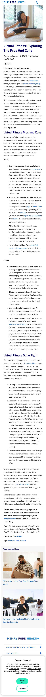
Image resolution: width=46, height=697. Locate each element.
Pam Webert (21, 540)
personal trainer (22, 484)
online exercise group (31, 83)
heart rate (34, 80)
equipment (35, 169)
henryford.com (9, 518)
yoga (28, 206)
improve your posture (32, 216)
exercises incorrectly (17, 324)
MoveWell (18, 536)
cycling (22, 212)
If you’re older (29, 363)
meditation (37, 206)
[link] (14, 2)
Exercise (11, 540)
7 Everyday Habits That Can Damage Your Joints (20, 582)
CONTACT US (11, 653)
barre (15, 219)
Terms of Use (14, 668)
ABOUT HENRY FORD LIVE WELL (20, 647)
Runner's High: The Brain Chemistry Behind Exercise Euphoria (21, 620)
